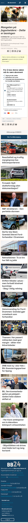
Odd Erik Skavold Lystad (8, 493)
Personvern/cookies (6, 479)
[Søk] (20, 2)
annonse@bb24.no (7, 513)
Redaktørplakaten (13, 483)
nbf (3, 124)
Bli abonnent (12, 2)
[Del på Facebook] (8, 51)
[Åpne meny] (25, 3)
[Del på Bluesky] (20, 51)
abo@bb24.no (6, 511)
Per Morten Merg (6, 498)
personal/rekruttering (13, 124)
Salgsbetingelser (18, 479)
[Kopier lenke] (17, 51)
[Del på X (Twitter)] (10, 51)
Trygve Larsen (5, 489)
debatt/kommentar (8, 127)
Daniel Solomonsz (6, 502)
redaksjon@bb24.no (7, 508)
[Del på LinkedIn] (13, 51)
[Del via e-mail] (15, 51)
